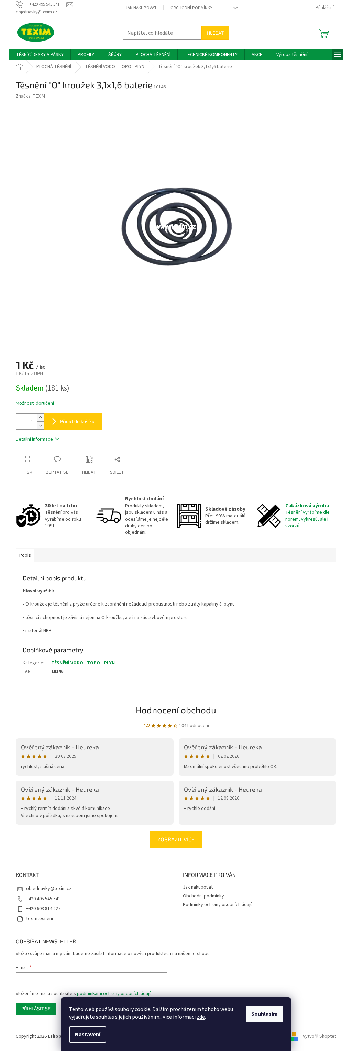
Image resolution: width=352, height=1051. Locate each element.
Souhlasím (264, 1014)
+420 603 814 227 (43, 908)
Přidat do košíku (77, 421)
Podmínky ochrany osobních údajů (218, 904)
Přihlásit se (36, 1009)
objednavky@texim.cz (49, 888)
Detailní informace (34, 439)
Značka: (30, 96)
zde (201, 1017)
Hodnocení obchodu (176, 709)
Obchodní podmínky (191, 8)
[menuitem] (39, 54)
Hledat (215, 33)
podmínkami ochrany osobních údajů (114, 993)
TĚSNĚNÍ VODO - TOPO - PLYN (83, 662)
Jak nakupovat (141, 8)
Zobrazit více (176, 839)
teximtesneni (39, 918)
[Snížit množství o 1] (40, 425)
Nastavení (87, 1034)
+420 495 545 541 (43, 898)
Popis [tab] (25, 555)
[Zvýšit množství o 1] (40, 417)
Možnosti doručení (35, 403)
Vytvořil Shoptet (319, 1036)
